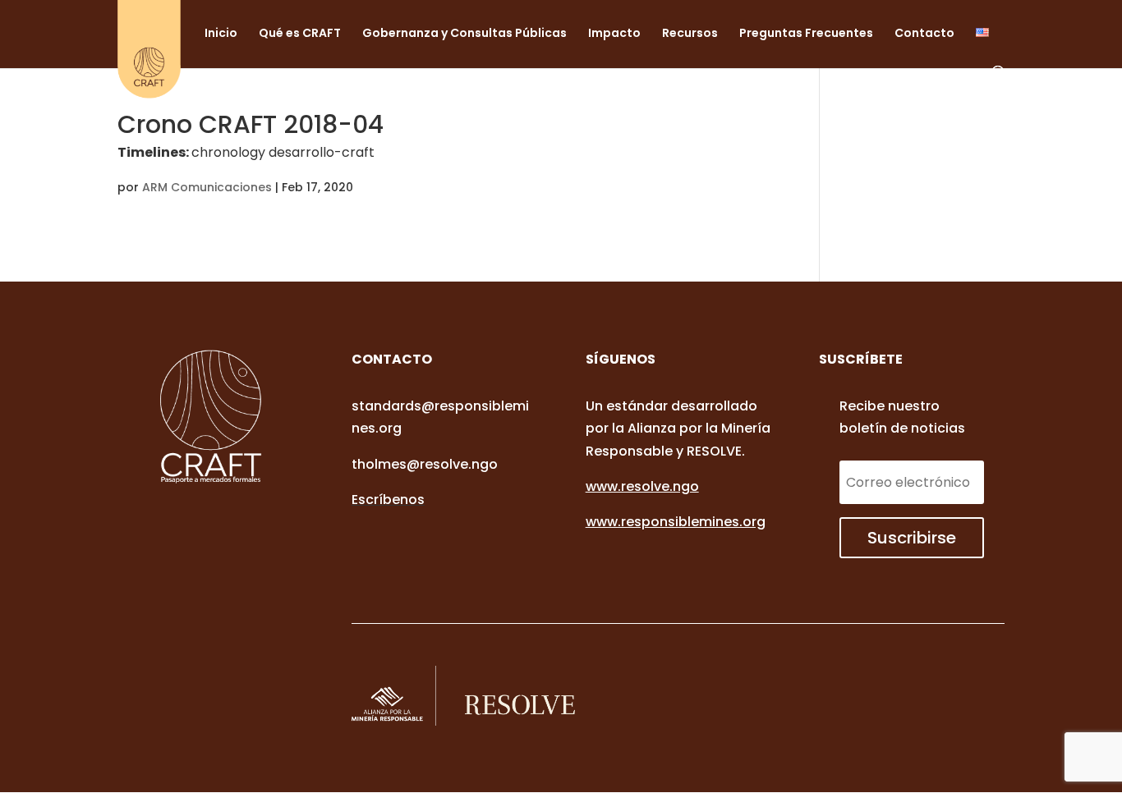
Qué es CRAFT (300, 34)
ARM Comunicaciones (207, 187)
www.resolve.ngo (642, 486)
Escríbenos (388, 499)
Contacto (924, 34)
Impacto (614, 34)
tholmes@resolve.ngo (425, 464)
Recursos (690, 34)
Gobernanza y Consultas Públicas (464, 34)
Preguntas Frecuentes (806, 34)
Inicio (221, 34)
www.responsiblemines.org (676, 521)
